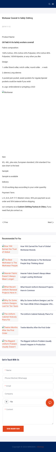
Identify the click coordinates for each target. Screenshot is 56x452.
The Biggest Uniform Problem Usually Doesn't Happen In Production (36, 343)
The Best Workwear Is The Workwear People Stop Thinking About (35, 261)
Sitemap (40, 447)
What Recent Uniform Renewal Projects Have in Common (36, 289)
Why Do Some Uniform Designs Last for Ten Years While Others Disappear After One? (36, 302)
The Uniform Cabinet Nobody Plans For (36, 314)
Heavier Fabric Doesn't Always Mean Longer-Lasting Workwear (35, 275)
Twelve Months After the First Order (35, 327)
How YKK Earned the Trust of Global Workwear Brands (35, 248)
